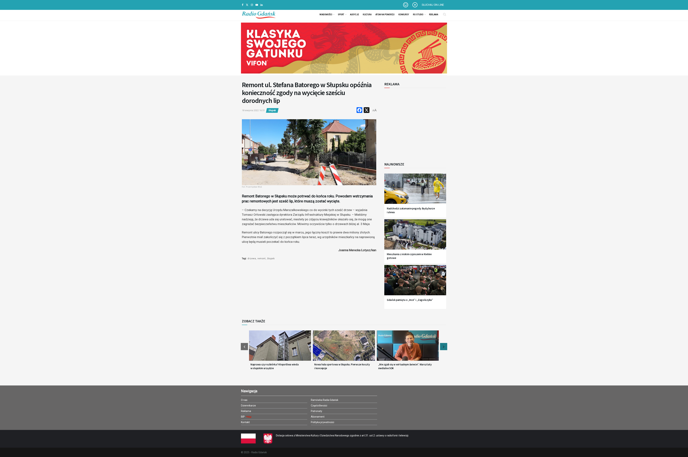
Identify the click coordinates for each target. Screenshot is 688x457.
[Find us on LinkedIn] (262, 5)
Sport (341, 14)
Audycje (354, 14)
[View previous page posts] (244, 346)
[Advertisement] (413, 123)
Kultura (367, 14)
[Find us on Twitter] (247, 5)
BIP (243, 416)
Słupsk (272, 110)
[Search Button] (444, 14)
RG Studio (418, 14)
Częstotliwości (319, 405)
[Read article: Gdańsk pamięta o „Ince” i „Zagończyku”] (415, 282)
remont (261, 258)
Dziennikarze (248, 405)
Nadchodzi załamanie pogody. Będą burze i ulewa (411, 210)
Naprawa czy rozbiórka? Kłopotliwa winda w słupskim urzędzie (274, 366)
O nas (244, 400)
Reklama (433, 14)
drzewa (252, 258)
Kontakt (245, 422)
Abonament (317, 416)
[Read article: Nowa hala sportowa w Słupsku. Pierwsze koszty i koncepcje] (344, 347)
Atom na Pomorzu (385, 14)
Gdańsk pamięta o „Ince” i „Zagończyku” (410, 300)
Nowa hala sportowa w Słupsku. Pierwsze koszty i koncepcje (342, 366)
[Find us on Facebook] (242, 5)
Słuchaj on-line (433, 4)
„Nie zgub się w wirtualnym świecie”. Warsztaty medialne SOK (405, 366)
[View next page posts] (443, 346)
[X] (366, 110)
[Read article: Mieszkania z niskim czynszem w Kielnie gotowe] (415, 236)
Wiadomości (325, 14)
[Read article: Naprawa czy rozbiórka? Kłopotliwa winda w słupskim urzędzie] (280, 347)
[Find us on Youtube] (256, 5)
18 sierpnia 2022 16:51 (253, 110)
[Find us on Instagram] (252, 5)
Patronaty (316, 411)
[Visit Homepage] (259, 14)
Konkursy (403, 14)
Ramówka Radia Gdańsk (324, 400)
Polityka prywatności (322, 422)
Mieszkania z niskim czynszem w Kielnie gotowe (409, 256)
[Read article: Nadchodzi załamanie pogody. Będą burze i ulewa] (415, 191)
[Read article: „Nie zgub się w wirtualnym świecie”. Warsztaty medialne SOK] (408, 347)
